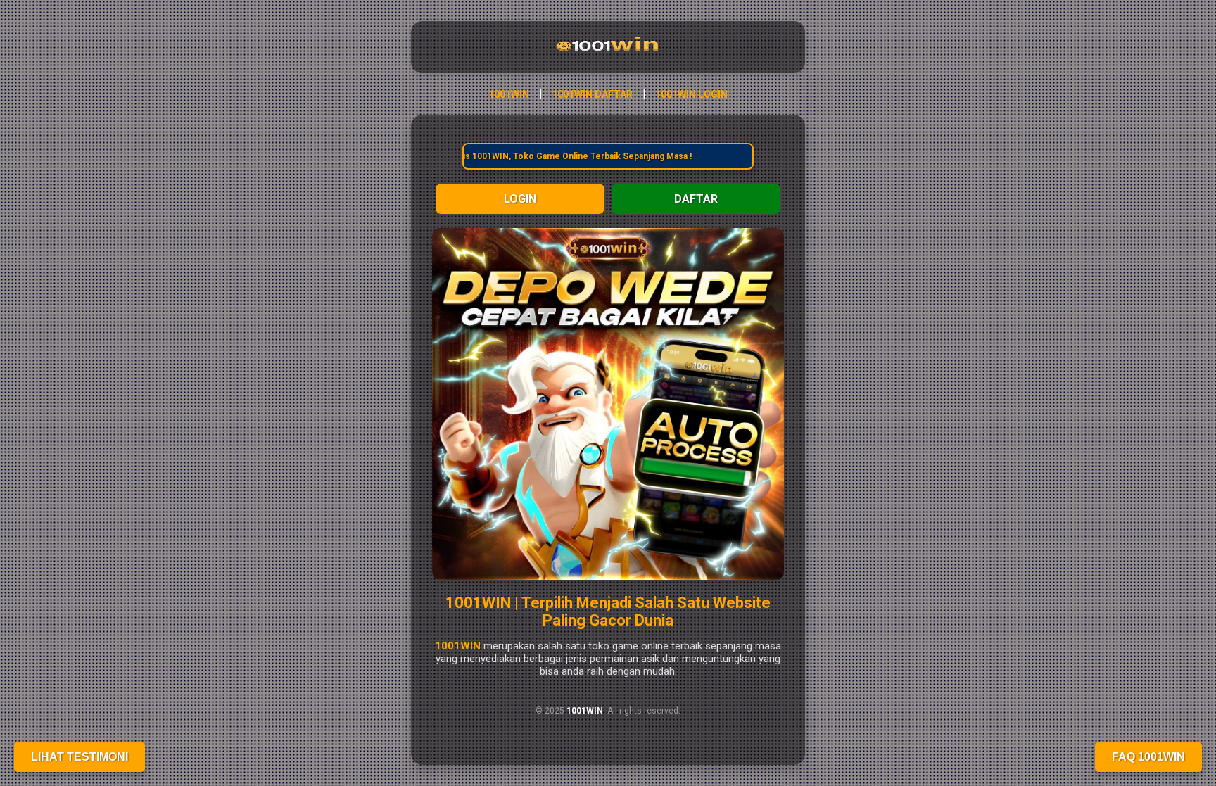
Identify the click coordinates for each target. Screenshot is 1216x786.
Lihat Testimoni (79, 757)
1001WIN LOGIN (691, 94)
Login (520, 198)
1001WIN (508, 94)
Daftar (696, 198)
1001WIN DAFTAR (592, 94)
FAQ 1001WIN (1148, 757)
